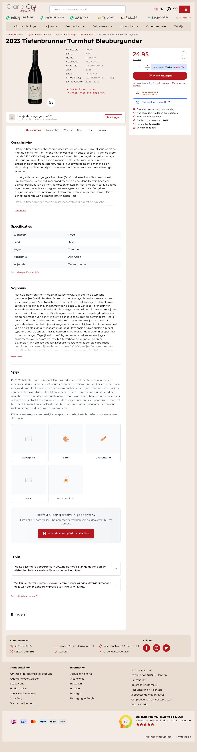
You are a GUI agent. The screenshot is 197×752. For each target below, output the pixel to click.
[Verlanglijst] (175, 9)
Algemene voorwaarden (25, 678)
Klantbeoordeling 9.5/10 (149, 116)
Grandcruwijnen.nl (14, 35)
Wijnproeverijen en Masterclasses (151, 699)
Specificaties (52, 130)
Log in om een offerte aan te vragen (159, 84)
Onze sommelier (156, 26)
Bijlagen (101, 130)
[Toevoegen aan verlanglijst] (183, 55)
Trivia (89, 130)
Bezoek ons (17, 683)
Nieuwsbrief (138, 679)
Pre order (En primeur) (144, 684)
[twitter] (166, 648)
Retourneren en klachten (146, 689)
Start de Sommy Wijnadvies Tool (68, 533)
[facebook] (146, 648)
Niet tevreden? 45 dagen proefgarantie (157, 113)
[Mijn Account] (169, 9)
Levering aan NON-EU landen (149, 675)
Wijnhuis (68, 130)
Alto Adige (71, 35)
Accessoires (127, 26)
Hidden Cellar (18, 688)
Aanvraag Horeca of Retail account (31, 673)
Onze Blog (16, 698)
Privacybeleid (183, 736)
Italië (48, 35)
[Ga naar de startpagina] (21, 9)
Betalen (75, 688)
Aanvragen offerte (81, 673)
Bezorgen (76, 693)
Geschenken (73, 26)
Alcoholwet (77, 678)
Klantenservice (183, 18)
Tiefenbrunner (86, 35)
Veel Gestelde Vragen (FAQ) (147, 694)
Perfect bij (148, 124)
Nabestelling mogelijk (154, 102)
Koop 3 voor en (168, 67)
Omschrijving (33, 130)
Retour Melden (140, 704)
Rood (39, 35)
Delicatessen (101, 26)
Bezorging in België (82, 698)
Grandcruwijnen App (22, 703)
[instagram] (156, 648)
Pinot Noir (91, 73)
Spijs (79, 130)
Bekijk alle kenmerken (83, 89)
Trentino (58, 35)
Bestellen (76, 683)
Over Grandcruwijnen (23, 693)
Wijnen (49, 26)
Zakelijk (178, 26)
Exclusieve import (142, 670)
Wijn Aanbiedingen (25, 26)
